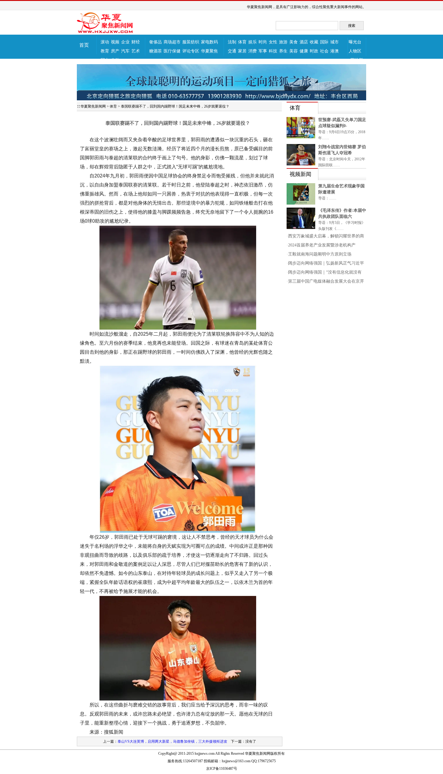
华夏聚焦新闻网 (93, 106)
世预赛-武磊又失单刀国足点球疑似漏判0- (342, 123)
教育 (105, 51)
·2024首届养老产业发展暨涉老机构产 (321, 245)
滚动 (105, 42)
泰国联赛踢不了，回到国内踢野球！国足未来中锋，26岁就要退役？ (175, 106)
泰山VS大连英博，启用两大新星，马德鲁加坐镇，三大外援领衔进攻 (172, 741)
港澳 (334, 51)
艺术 (135, 51)
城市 (334, 42)
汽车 (125, 51)
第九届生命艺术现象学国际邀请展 (341, 189)
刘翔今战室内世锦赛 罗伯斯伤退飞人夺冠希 (342, 150)
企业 (125, 42)
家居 (242, 51)
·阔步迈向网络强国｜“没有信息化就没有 (324, 272)
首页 (84, 45)
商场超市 (172, 42)
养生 (283, 51)
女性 (273, 42)
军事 (263, 51)
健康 (304, 51)
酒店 (304, 42)
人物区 (355, 51)
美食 (293, 42)
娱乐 (252, 42)
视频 (115, 42)
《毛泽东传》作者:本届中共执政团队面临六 (342, 213)
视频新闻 (300, 174)
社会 (324, 51)
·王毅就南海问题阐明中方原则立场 (319, 254)
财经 (135, 42)
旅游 (283, 42)
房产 (115, 51)
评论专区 (190, 51)
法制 (232, 42)
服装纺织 (190, 42)
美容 (293, 51)
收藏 (314, 42)
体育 (242, 42)
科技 (273, 51)
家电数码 (209, 42)
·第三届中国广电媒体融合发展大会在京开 (325, 281)
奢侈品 (155, 42)
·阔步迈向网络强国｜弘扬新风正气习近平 (325, 263)
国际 (324, 42)
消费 (252, 51)
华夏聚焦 (209, 51)
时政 (314, 51)
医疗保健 (172, 51)
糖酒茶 (155, 51)
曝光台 (355, 42)
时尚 (263, 42)
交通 (232, 51)
